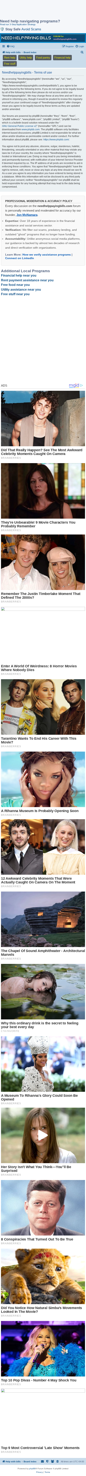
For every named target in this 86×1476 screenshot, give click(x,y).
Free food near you (15, 284)
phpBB (32, 1468)
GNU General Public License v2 (19, 126)
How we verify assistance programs (46, 254)
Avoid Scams (31, 29)
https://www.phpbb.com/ (56, 139)
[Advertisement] (32, 10)
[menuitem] (11, 46)
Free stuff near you (15, 294)
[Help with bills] (43, 38)
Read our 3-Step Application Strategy (18, 24)
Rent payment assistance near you (27, 280)
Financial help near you (18, 275)
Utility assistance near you (21, 289)
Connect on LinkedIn (19, 258)
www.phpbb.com (31, 129)
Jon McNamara (26, 214)
